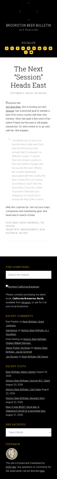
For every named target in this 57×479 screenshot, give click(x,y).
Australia (11, 233)
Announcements (29, 229)
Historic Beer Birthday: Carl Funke (23, 389)
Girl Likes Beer (13, 106)
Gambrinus (11, 330)
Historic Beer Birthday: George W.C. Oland (28, 380)
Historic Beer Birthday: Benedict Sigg (25, 398)
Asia (42, 229)
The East (23, 233)
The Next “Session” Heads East (28, 76)
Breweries (33, 223)
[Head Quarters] (12, 459)
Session (10, 110)
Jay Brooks (12, 356)
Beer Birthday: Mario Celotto (21, 372)
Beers (23, 223)
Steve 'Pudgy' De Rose (18, 347)
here (42, 470)
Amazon (26, 302)
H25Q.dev (11, 467)
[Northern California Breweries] (22, 286)
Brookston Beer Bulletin (28, 25)
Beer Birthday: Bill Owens (35, 356)
